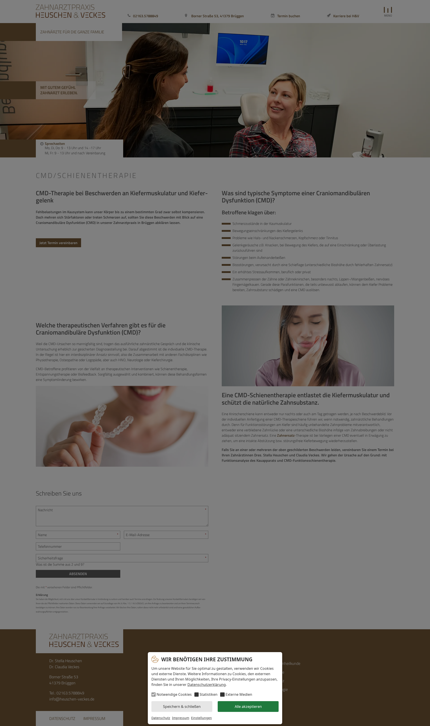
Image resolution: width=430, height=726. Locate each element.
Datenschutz (160, 718)
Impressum (180, 718)
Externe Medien (239, 694)
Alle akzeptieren (248, 706)
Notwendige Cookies (174, 694)
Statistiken (208, 694)
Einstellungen (201, 718)
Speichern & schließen (182, 706)
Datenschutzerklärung (206, 684)
